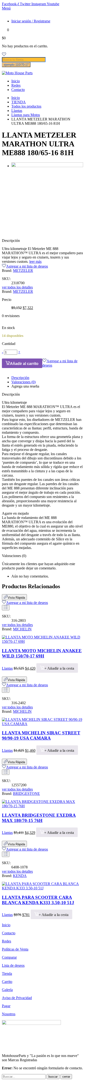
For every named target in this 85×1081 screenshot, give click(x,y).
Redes (16, 85)
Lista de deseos (13, 965)
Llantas (16, 111)
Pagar (6, 1006)
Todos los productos (26, 106)
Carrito (7, 982)
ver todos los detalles (17, 287)
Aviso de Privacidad (17, 998)
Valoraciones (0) (23, 382)
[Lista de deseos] (4, 55)
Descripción (20, 378)
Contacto (18, 90)
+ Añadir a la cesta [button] (59, 668)
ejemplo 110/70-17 (16, 64)
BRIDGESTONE (26, 794)
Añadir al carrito (24, 364)
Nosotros (8, 1014)
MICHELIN (22, 629)
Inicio (15, 81)
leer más (35, 261)
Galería (7, 990)
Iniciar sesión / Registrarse (30, 21)
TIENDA (18, 102)
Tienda (7, 973)
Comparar (9, 957)
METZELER (23, 271)
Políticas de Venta (15, 949)
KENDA (20, 876)
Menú (6, 8)
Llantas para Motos (25, 115)
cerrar (66, 1076)
